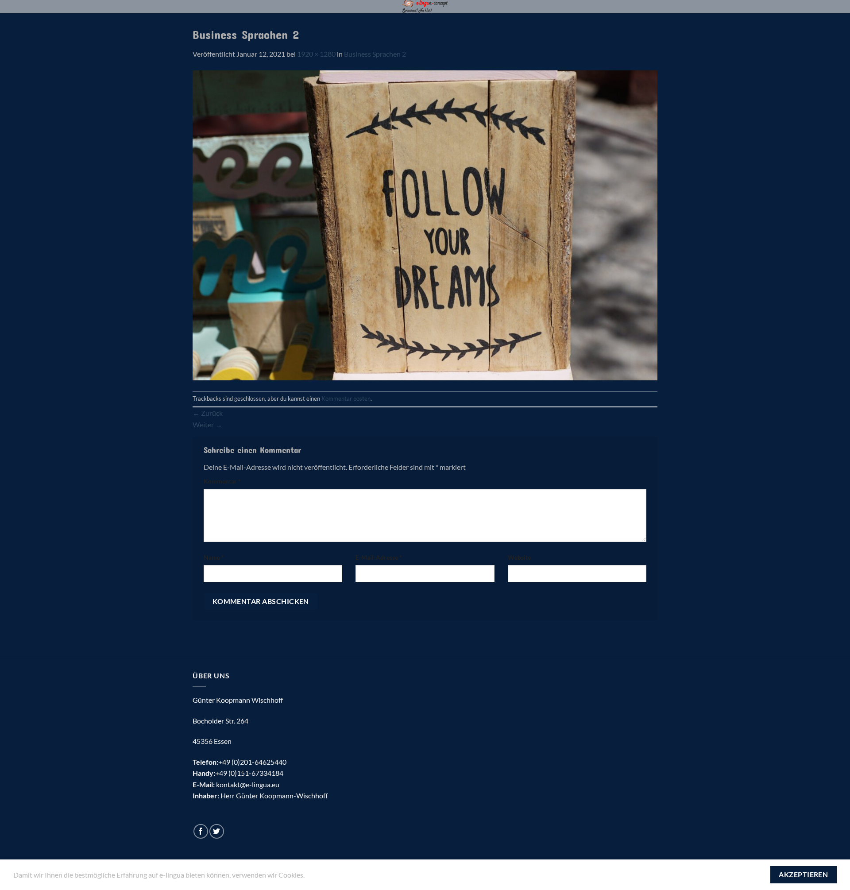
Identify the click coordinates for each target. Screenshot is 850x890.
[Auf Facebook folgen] (200, 831)
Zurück (208, 413)
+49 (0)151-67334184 (249, 773)
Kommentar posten (346, 398)
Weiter (207, 424)
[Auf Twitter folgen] (216, 831)
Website (519, 557)
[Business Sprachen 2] (425, 224)
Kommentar (222, 481)
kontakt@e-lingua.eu (247, 784)
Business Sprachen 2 (375, 54)
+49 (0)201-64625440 (252, 762)
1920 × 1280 (316, 54)
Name (214, 557)
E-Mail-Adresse (378, 557)
